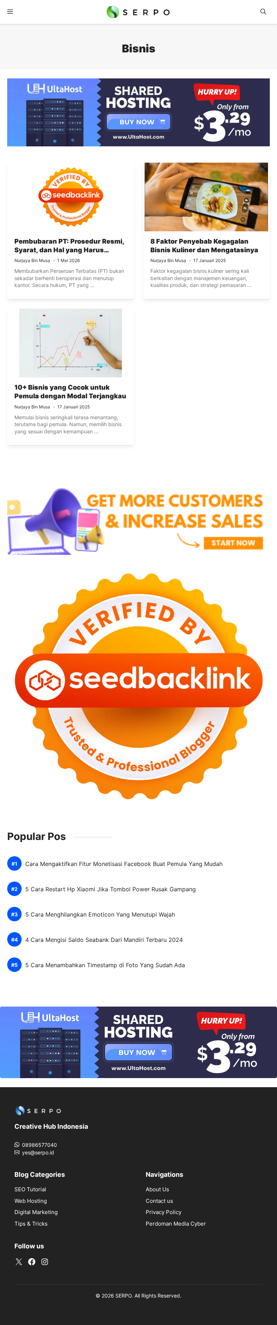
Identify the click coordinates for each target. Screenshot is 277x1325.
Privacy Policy (163, 1212)
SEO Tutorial (30, 1189)
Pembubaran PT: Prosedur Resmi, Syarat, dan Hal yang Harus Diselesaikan (69, 250)
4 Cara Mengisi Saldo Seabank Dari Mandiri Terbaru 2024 (104, 939)
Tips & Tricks (31, 1223)
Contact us (159, 1200)
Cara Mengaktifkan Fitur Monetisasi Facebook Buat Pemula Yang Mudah (124, 864)
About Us (157, 1189)
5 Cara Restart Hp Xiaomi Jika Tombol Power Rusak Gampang (110, 889)
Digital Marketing (36, 1212)
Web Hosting (30, 1200)
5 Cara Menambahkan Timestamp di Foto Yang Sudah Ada (105, 965)
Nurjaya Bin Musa (32, 260)
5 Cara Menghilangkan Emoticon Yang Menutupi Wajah (100, 914)
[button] (263, 11)
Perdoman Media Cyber (176, 1223)
